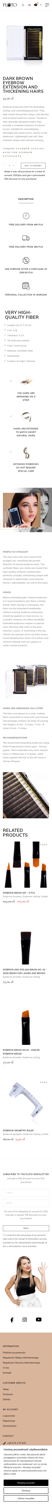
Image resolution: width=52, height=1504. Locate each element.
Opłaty (6, 1399)
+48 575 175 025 (16, 1443)
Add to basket (33, 166)
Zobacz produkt (26, 865)
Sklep (6, 1389)
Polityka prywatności (14, 1353)
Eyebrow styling (30, 148)
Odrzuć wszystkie (26, 1498)
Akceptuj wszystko (26, 1482)
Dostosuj (26, 1490)
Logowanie (9, 1416)
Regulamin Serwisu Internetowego (21, 1363)
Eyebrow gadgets (12, 1134)
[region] (26, 1474)
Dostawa (8, 1394)
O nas (6, 1368)
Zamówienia (9, 1426)
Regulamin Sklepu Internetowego (21, 1358)
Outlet (44, 897)
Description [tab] (26, 199)
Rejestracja (9, 1421)
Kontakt (7, 1373)
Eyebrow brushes (12, 897)
